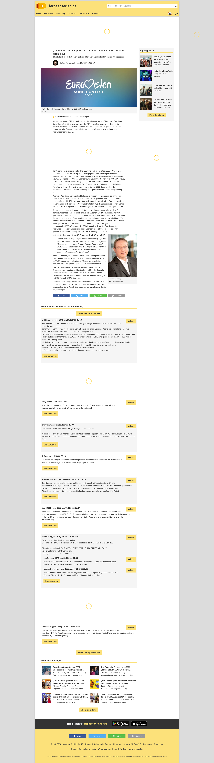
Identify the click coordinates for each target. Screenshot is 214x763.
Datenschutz (158, 744)
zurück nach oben (136, 749)
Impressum (147, 744)
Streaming (60, 13)
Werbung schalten (104, 749)
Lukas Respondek (67, 63)
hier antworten (50, 356)
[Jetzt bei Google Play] (120, 723)
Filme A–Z (96, 13)
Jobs (94, 749)
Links (116, 749)
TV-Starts (72, 13)
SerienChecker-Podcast (102, 744)
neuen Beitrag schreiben (89, 313)
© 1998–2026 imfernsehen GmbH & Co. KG (67, 744)
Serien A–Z (84, 13)
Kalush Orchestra (76, 287)
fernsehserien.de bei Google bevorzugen (72, 117)
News (38, 13)
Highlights (145, 50)
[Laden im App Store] (139, 723)
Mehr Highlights (156, 115)
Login (175, 13)
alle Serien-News (88, 710)
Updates (88, 744)
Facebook (123, 749)
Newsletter (117, 744)
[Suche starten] (176, 6)
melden (131, 321)
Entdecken (48, 13)
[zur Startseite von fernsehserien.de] (41, 6)
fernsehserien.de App (95, 724)
